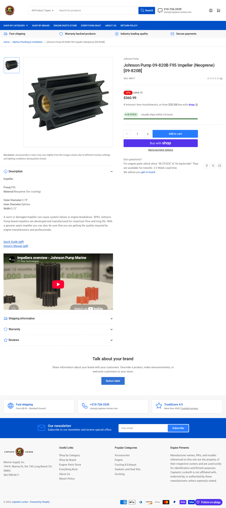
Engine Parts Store (65, 25)
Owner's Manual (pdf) (16, 246)
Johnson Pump (131, 58)
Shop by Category (14, 25)
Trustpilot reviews (189, 408)
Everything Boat (91, 25)
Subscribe (178, 428)
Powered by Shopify (40, 502)
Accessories (122, 455)
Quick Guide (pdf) (14, 241)
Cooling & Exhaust (125, 464)
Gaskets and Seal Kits (128, 469)
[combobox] (106, 10)
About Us (110, 25)
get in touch (148, 172)
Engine (119, 460)
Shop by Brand (40, 25)
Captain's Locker (20, 502)
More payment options (160, 149)
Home (7, 42)
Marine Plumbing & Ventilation (28, 42)
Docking (119, 474)
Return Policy (129, 25)
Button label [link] (113, 381)
